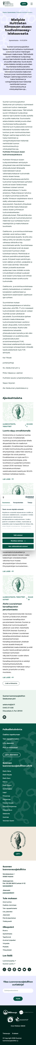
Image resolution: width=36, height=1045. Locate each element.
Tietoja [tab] (30, 502)
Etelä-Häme (7, 771)
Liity (24, 4)
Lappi (5, 792)
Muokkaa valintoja (17, 541)
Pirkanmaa (6, 796)
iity (18, 854)
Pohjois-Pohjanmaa (9, 806)
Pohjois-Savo (7, 810)
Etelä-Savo (6, 778)
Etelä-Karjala (7, 775)
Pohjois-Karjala (8, 803)
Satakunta (6, 813)
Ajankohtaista (12, 12)
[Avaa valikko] (31, 4)
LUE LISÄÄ (6, 479)
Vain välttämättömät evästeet (18, 546)
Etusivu (5, 12)
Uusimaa (6, 817)
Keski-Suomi (7, 785)
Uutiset (6, 599)
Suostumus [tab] (6, 502)
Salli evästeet (18, 535)
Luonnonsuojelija (8, 961)
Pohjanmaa (6, 799)
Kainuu (5, 782)
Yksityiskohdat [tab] (18, 502)
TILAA (18, 999)
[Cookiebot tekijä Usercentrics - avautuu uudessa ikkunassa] (25, 497)
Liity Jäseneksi (11, 755)
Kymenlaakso (7, 789)
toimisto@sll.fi (8, 886)
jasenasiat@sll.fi (8, 893)
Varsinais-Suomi (8, 821)
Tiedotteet (7, 426)
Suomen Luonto (8, 964)
